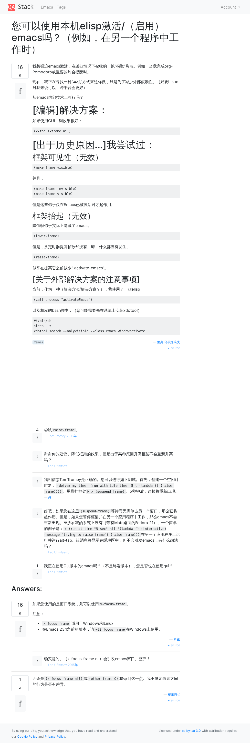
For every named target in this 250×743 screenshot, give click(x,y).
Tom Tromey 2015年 (62, 436)
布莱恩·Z (174, 694)
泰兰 (177, 639)
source (175, 348)
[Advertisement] (106, 385)
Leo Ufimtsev (57, 572)
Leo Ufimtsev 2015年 (63, 665)
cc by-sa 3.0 (191, 731)
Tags (61, 7)
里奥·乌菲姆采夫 (168, 342)
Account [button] (229, 7)
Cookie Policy (27, 736)
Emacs (47, 7)
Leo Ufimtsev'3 (59, 466)
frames (38, 342)
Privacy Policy (55, 736)
